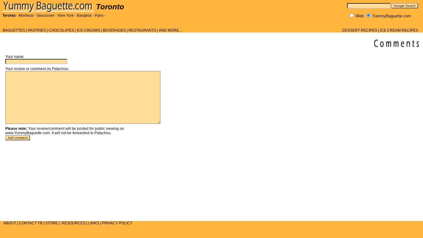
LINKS (93, 223)
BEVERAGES (114, 30)
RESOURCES (73, 223)
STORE (51, 223)
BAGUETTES (14, 30)
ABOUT (9, 223)
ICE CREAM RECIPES (399, 30)
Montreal (26, 15)
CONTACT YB (30, 223)
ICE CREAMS (88, 30)
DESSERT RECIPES (359, 30)
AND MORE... (170, 30)
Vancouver (46, 15)
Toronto (8, 15)
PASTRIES (37, 30)
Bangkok (84, 15)
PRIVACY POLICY (117, 223)
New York (66, 15)
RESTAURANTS (142, 30)
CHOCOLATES (61, 30)
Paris (99, 15)
